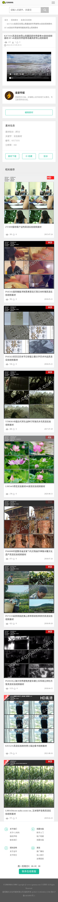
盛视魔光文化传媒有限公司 (13, 892)
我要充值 (40, 840)
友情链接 (40, 859)
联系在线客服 (29, 871)
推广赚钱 (40, 851)
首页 (6, 20)
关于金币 (13, 851)
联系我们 (13, 840)
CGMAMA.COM (44, 892)
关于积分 (13, 855)
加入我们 (40, 855)
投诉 (46, 156)
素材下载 (12, 156)
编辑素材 (29, 112)
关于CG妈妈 (14, 833)
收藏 (30, 156)
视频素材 (14, 20)
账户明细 (40, 836)
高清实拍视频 (26, 20)
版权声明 (13, 836)
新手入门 (40, 833)
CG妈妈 (44, 885)
